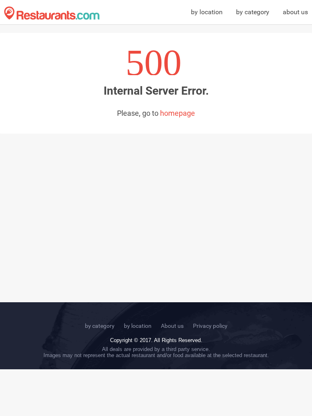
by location (207, 12)
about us (295, 12)
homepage (177, 113)
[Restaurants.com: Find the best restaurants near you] (52, 13)
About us (172, 326)
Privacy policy (210, 326)
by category (252, 12)
